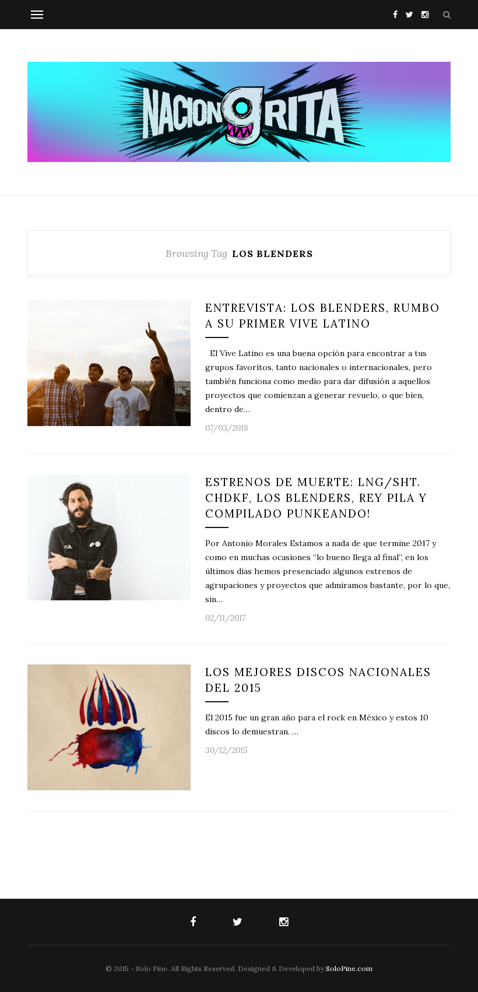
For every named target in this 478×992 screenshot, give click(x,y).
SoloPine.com (349, 968)
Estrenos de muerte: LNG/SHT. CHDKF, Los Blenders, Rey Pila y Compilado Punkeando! (316, 497)
